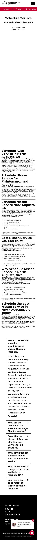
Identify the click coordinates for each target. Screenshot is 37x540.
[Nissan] (4, 3)
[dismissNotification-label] (33, 520)
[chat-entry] (31, 532)
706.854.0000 (12, 515)
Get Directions (31, 9)
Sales (7, 9)
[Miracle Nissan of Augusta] (15, 3)
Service (19, 9)
